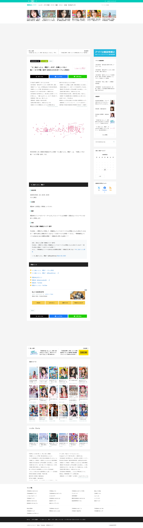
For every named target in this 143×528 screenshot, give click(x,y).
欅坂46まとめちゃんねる (54, 511)
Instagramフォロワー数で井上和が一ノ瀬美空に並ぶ (41, 91)
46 (32, 1)
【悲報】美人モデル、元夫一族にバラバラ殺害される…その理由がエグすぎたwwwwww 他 (44, 465)
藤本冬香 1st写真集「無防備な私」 (37, 476)
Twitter (51, 294)
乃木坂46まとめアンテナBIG (78, 491)
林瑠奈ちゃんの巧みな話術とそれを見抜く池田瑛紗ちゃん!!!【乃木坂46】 (73, 100)
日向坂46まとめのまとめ (54, 498)
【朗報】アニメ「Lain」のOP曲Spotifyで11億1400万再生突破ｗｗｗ (44, 87)
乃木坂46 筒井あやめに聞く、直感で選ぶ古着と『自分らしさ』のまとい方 (73, 93)
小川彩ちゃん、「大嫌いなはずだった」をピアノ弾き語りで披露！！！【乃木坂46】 (44, 96)
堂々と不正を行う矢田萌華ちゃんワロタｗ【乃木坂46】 (41, 469)
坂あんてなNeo (97, 491)
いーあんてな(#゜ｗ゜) (32, 496)
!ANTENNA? (74, 496)
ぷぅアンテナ (97, 498)
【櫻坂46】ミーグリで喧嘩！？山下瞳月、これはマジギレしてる (73, 476)
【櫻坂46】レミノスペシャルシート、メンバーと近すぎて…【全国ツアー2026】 (73, 102)
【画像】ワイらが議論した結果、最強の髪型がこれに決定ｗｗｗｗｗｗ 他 (73, 84)
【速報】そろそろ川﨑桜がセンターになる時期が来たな (42, 105)
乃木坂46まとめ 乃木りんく (33, 513)
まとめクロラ (52, 496)
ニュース (40, 5)
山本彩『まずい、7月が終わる (66, 98)
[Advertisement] (71, 36)
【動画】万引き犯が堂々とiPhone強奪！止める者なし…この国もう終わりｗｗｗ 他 (73, 89)
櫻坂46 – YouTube (37, 283)
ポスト (40, 76)
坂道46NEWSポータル (77, 500)
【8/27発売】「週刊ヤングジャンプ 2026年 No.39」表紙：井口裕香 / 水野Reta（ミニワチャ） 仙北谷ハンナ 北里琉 (104, 76)
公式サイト (47, 294)
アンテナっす (75, 493)
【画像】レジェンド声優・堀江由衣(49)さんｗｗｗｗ (42, 89)
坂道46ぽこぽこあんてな (32, 503)
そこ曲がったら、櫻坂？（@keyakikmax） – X (45, 273)
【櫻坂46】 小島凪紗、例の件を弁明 (38, 100)
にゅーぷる (96, 496)
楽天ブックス (65, 302)
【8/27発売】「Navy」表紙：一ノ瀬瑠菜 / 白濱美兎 (104, 82)
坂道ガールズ (97, 500)
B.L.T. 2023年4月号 (38, 292)
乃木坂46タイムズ (31, 511)
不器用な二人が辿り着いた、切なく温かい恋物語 (40, 453)
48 (28, 1)
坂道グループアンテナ (54, 503)
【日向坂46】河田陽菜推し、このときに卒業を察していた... (72, 471)
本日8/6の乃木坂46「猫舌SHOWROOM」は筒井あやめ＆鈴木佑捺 (74, 460)
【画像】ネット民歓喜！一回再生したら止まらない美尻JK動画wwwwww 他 (44, 460)
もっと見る (105, 134)
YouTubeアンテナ (72, 5)
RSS (110, 190)
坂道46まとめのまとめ (32, 500)
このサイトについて (111, 1)
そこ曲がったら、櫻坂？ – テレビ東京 (43, 270)
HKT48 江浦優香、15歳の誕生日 (36, 478)
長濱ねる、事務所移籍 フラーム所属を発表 (69, 473)
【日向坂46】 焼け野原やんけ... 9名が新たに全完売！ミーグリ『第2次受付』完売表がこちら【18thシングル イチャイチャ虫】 (44, 93)
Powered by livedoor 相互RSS (53, 106)
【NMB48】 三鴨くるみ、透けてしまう (39, 98)
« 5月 (100, 176)
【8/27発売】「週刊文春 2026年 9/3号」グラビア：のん (104, 65)
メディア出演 (46, 5)
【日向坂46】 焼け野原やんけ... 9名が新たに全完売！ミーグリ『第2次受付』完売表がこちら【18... (74, 458)
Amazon (38, 302)
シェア (59, 76)
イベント (61, 5)
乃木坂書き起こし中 (98, 511)
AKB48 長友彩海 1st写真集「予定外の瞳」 (38, 473)
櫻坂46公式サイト (37, 277)
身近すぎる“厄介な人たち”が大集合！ (67, 82)
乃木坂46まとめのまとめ (32, 491)
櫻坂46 (50, 61)
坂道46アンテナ (52, 500)
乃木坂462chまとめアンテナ (55, 493)
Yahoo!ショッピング (78, 302)
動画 (57, 5)
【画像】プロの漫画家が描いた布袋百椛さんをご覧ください (72, 96)
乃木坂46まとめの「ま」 (77, 508)
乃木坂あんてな (52, 491)
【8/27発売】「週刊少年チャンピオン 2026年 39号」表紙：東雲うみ (44, 84)
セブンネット (52, 302)
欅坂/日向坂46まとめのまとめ (78, 498)
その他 (65, 5)
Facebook (104, 191)
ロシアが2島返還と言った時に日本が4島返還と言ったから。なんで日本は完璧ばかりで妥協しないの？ (44, 458)
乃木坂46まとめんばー (54, 508)
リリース (52, 5)
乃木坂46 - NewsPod (76, 511)
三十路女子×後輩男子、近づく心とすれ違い (40, 82)
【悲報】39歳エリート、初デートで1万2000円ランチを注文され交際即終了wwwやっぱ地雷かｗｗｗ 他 (73, 87)
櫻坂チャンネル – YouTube (39, 285)
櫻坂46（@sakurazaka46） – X (41, 280)
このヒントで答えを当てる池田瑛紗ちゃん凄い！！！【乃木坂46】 (44, 471)
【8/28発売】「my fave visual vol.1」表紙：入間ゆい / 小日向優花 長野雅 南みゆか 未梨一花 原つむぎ (105, 88)
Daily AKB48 (29, 508)
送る (78, 76)
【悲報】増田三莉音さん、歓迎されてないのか (40, 102)
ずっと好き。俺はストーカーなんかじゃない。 (69, 453)
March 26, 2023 (61, 256)
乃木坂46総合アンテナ (32, 493)
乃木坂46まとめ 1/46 (98, 508)
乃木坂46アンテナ (31, 498)
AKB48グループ (49, 525)
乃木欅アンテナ (97, 493)
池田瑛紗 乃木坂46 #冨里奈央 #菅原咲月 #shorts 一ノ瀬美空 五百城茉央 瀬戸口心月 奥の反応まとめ (73, 105)
